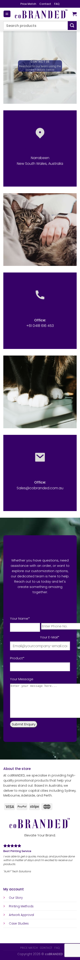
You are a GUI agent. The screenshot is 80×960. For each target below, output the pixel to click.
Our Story (16, 898)
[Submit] (72, 25)
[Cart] (74, 14)
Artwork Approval (21, 915)
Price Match (28, 4)
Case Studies (19, 923)
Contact (45, 4)
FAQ (57, 4)
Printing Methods (21, 906)
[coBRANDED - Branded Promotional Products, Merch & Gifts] (41, 13)
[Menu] (7, 14)
